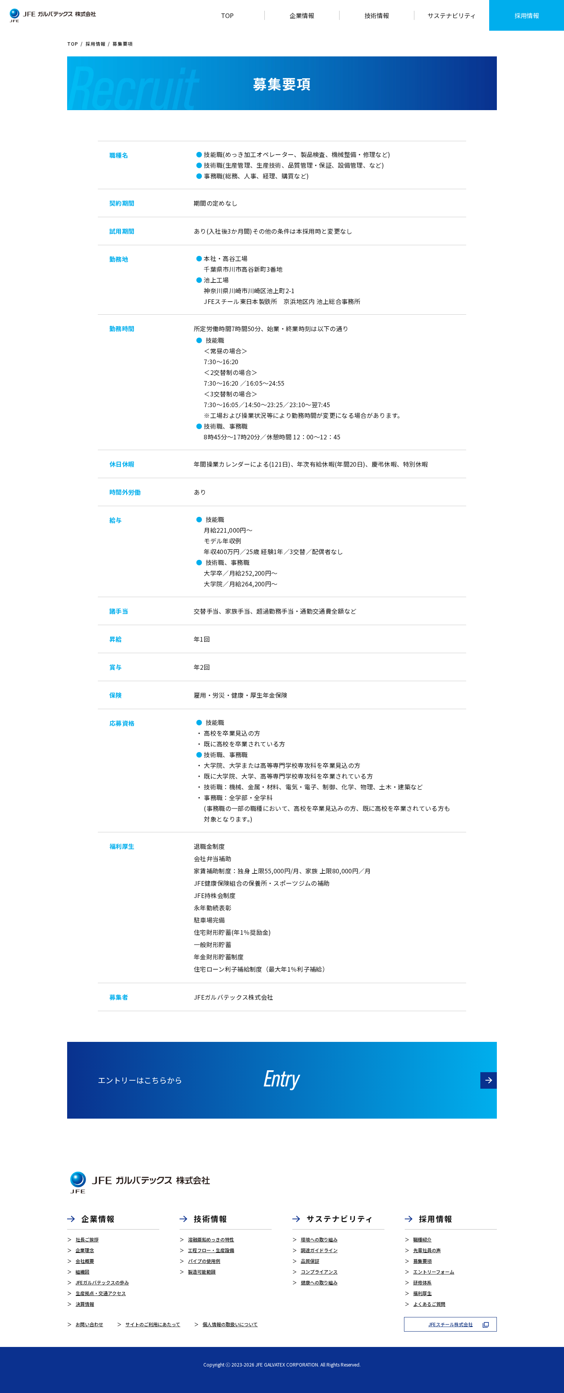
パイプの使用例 (204, 1261)
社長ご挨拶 (87, 1239)
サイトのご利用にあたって (152, 1324)
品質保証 (310, 1261)
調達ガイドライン (319, 1250)
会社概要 (85, 1261)
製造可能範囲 (202, 1271)
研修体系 (422, 1282)
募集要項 (422, 1261)
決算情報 (85, 1304)
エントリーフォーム (433, 1271)
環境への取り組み (319, 1239)
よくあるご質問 (429, 1304)
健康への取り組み (319, 1282)
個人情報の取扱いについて (230, 1324)
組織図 (82, 1271)
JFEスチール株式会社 (451, 1324)
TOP (73, 43)
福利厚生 (422, 1293)
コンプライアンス (319, 1271)
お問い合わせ (89, 1324)
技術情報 (211, 1218)
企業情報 (98, 1218)
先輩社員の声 (427, 1250)
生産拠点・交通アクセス (101, 1293)
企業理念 (85, 1250)
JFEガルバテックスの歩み (102, 1282)
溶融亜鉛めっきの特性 (211, 1239)
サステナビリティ (451, 15)
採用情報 (527, 15)
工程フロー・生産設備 (211, 1250)
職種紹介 (422, 1239)
